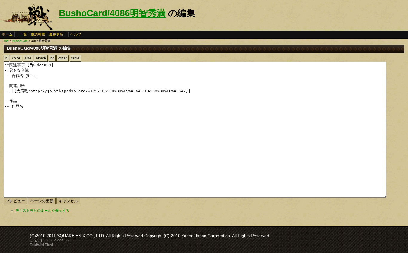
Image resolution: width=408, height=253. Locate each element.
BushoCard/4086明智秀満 (112, 13)
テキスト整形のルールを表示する (42, 210)
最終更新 (56, 34)
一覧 (23, 34)
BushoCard (20, 40)
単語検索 (38, 34)
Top (6, 40)
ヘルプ (75, 34)
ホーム (7, 34)
